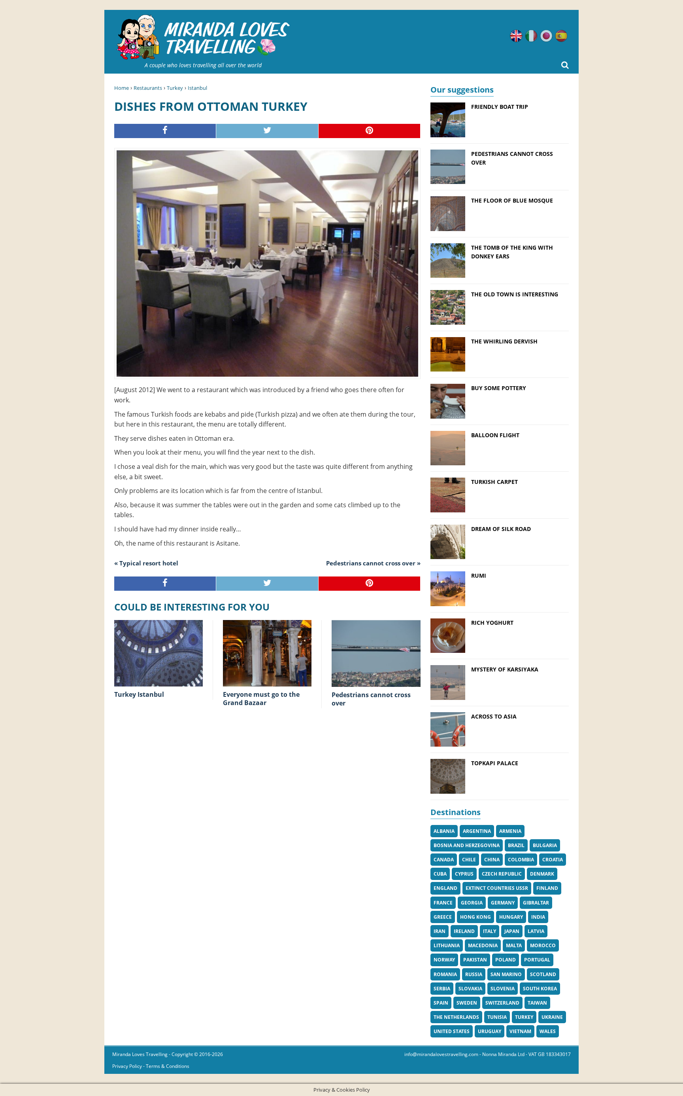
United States (452, 1031)
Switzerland (502, 1002)
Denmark (542, 873)
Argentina (477, 831)
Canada (444, 859)
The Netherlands (456, 1017)
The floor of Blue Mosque (512, 200)
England (445, 888)
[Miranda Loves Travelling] (203, 37)
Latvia (536, 931)
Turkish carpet (494, 481)
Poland (505, 959)
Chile (469, 859)
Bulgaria (545, 845)
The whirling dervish (504, 341)
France (443, 902)
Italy (489, 931)
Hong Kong (475, 917)
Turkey (175, 87)
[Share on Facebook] (165, 131)
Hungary (511, 917)
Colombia (521, 859)
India (538, 917)
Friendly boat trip (499, 106)
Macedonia (483, 945)
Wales (548, 1031)
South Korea (540, 988)
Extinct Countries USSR (497, 888)
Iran (439, 931)
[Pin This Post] (370, 131)
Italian (531, 36)
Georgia (472, 902)
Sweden (467, 1002)
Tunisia (497, 1017)
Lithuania (447, 945)
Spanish (561, 36)
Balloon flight (495, 435)
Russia (473, 974)
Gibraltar (536, 902)
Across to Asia (494, 716)
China (492, 859)
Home (121, 87)
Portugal (537, 959)
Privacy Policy (127, 1066)
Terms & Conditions (167, 1066)
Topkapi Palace (494, 763)
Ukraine (552, 1017)
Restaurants (148, 87)
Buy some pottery (498, 388)
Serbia (442, 988)
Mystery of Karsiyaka (504, 669)
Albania (444, 831)
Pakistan (475, 959)
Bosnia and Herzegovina (467, 845)
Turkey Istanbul (139, 694)
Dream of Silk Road (501, 529)
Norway (444, 959)
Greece (443, 917)
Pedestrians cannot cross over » (373, 563)
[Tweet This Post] (267, 131)
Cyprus (464, 873)
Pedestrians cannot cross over (371, 698)
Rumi (478, 575)
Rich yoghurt (492, 622)
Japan (511, 931)
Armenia (510, 831)
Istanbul (197, 87)
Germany (503, 902)
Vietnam (520, 1031)
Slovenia (503, 988)
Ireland (464, 931)
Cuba (440, 873)
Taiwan (537, 1002)
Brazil (516, 845)
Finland (547, 888)
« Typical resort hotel (146, 563)
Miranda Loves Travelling (140, 1054)
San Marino (506, 974)
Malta (514, 945)
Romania (445, 974)
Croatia (552, 859)
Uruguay (489, 1031)
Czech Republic (502, 873)
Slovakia (470, 988)
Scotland (543, 974)
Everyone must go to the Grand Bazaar (261, 698)
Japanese (546, 36)
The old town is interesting (514, 294)
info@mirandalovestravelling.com (441, 1054)
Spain (441, 1002)
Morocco (543, 945)
